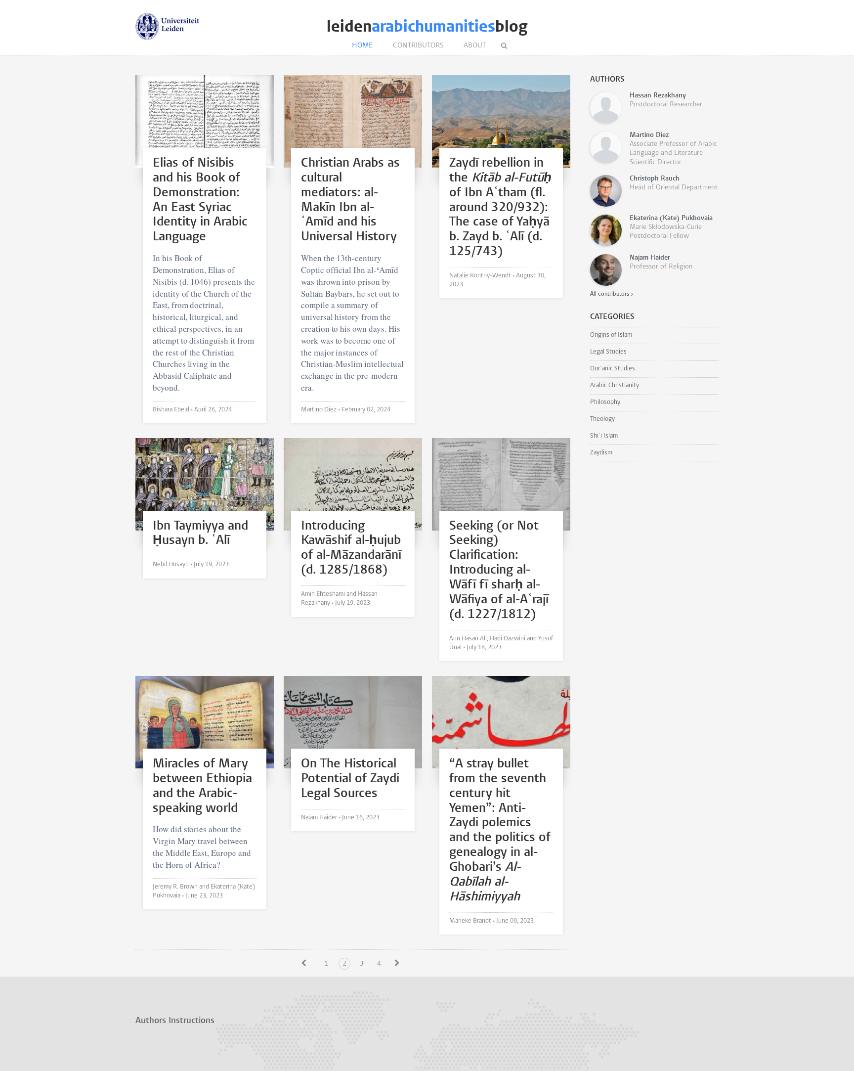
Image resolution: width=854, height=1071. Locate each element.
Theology (602, 419)
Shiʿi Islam (604, 436)
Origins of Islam (611, 335)
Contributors (418, 45)
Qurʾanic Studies (612, 368)
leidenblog (427, 26)
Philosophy (605, 402)
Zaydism (601, 452)
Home (362, 45)
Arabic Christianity (614, 385)
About (475, 45)
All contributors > (611, 294)
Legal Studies (608, 352)
